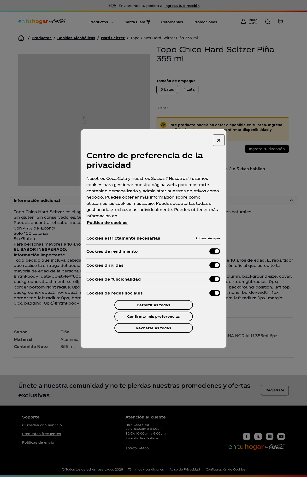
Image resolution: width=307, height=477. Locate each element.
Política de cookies (107, 222)
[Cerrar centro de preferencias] (218, 140)
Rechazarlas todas (153, 328)
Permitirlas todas (153, 305)
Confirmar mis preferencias (153, 316)
